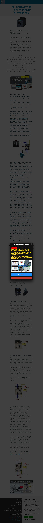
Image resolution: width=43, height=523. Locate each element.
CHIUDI (21, 277)
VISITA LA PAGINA (21, 274)
